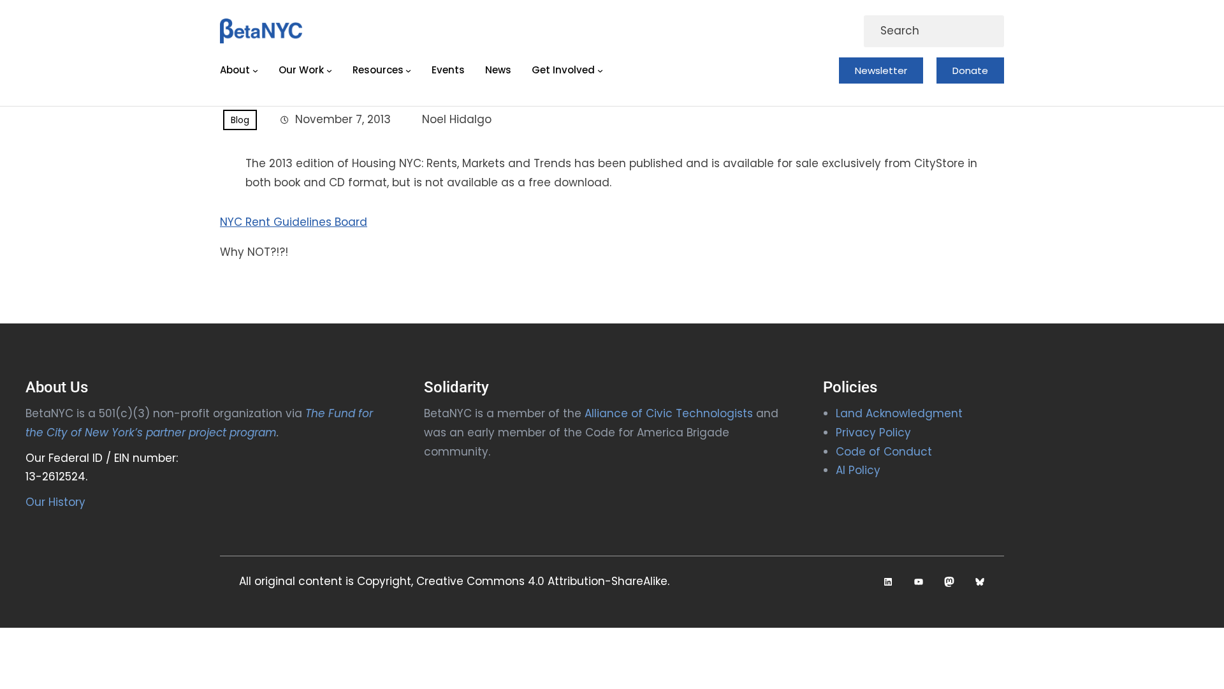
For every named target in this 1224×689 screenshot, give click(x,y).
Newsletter (881, 70)
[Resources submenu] (408, 70)
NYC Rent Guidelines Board (293, 222)
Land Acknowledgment (899, 413)
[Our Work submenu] (329, 70)
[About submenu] (255, 70)
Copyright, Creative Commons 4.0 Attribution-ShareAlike (512, 581)
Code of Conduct (884, 451)
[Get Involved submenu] (600, 70)
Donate (970, 70)
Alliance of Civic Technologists (669, 413)
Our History (55, 502)
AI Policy (858, 470)
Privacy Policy (873, 432)
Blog (240, 120)
